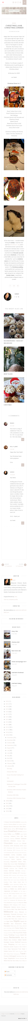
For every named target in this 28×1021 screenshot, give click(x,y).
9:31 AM (12, 425)
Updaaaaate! (10, 781)
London (6, 898)
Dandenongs (7, 859)
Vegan (6, 958)
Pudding (6, 935)
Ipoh (9, 889)
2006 (7, 806)
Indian (6, 889)
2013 (7, 724)
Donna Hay (7, 864)
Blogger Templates (5, 1013)
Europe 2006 (21, 866)
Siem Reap (18, 944)
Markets (14, 907)
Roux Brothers (13, 940)
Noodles (7, 924)
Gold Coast (14, 880)
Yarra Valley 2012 (23, 960)
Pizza (17, 933)
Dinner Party (22, 861)
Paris (12, 926)
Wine (5, 961)
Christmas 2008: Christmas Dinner (16, 798)
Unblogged (12, 956)
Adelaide (23, 822)
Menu (17, 912)
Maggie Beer (16, 902)
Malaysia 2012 (8, 905)
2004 (7, 811)
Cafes (9, 834)
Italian (12, 889)
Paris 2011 (17, 926)
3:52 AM (12, 449)
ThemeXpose (17, 1013)
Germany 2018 (8, 877)
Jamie (19, 889)
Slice (20, 946)
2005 (7, 808)
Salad (20, 940)
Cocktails (7, 855)
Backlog (11, 824)
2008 (7, 801)
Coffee (14, 855)
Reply (23, 439)
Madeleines (10, 902)
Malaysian (7, 907)
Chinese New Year (12, 772)
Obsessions (19, 923)
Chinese (13, 841)
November (10, 740)
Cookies (19, 855)
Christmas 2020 (18, 852)
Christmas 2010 (19, 846)
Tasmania (21, 951)
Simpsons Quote (9, 946)
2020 (7, 706)
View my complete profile (11, 599)
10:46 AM (12, 474)
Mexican (22, 912)
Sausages (7, 942)
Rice (23, 937)
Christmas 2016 (11, 850)
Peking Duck (14, 930)
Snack (6, 949)
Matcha (9, 909)
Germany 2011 (16, 873)
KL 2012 (9, 893)
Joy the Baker (22, 891)
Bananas (6, 826)
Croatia (6, 857)
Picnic (11, 933)
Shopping (11, 944)
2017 (7, 714)
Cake (17, 834)
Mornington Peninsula (10, 914)
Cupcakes (12, 857)
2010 (7, 732)
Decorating (7, 861)
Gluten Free (7, 880)
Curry (18, 857)
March (9, 761)
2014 (7, 722)
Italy (16, 889)
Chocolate (9, 843)
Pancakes (7, 926)
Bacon (15, 824)
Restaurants (15, 937)
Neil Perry (12, 919)
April (8, 758)
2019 (7, 709)
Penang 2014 (7, 932)
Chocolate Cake (18, 843)
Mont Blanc (8, 374)
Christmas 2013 (20, 848)
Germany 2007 (8, 873)
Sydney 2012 (12, 951)
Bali (18, 824)
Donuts (12, 864)
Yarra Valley (16, 960)
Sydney (6, 951)
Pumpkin (17, 935)
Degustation (14, 861)
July (8, 750)
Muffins (9, 916)
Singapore (16, 946)
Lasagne (20, 895)
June (8, 753)
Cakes (22, 834)
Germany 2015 (8, 875)
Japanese (7, 891)
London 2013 (18, 898)
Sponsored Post (17, 949)
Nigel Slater (10, 921)
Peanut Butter (7, 930)
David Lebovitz (17, 859)
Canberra (14, 836)
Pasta (17, 928)
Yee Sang (9, 768)
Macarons (21, 900)
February (9, 763)
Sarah (17, 294)
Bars (24, 826)
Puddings (11, 935)
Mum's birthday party (19, 916)
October (9, 743)
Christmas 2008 (9, 846)
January (9, 766)
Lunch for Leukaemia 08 (11, 900)
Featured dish (14, 868)
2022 (7, 701)
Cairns (13, 834)
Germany (18, 871)
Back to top (21, 1018)
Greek (20, 882)
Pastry (22, 928)
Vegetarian (12, 958)
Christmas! (8, 405)
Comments (9, 975)
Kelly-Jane (14, 446)
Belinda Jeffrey (11, 829)
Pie (14, 933)
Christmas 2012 (11, 848)
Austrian (6, 824)
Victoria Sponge (20, 958)
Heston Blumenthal (15, 884)
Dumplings (22, 864)
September (10, 745)
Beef (5, 829)
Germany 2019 (17, 877)
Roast (6, 940)
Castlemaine (7, 838)
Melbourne (9, 912)
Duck (16, 864)
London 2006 (11, 898)
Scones (12, 942)
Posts (7, 971)
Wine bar (10, 960)
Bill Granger (20, 829)
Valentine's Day (20, 956)
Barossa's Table (18, 826)
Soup (9, 949)
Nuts (13, 923)
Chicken (7, 841)
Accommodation (15, 822)
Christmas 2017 (20, 850)
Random (6, 937)
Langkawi (15, 895)
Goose (18, 880)
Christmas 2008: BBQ (13, 795)
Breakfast (13, 831)
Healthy (7, 884)
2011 (7, 730)
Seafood (18, 942)
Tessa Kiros (10, 954)
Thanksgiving (17, 954)
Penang (20, 930)
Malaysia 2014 (17, 905)
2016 (7, 717)
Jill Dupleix (14, 891)
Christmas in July (15, 244)
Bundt (24, 831)
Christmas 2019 (10, 852)
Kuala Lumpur (23, 893)
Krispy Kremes (16, 893)
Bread (14, 23)
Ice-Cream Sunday (17, 886)
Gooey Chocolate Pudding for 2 (15, 775)
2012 (7, 727)
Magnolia (21, 902)
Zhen (15, 596)
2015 (7, 719)
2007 (7, 803)
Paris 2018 (6, 928)
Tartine (17, 951)
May (8, 755)
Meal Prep (14, 909)
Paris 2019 (12, 928)
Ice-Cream (8, 887)
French (22, 868)
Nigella (17, 921)
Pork (21, 933)
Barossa (11, 826)
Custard (23, 857)
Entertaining (8, 866)
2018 (7, 711)
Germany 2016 (15, 875)
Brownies (20, 831)
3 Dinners (6, 822)
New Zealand (18, 919)
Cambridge (7, 836)
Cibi (8, 778)
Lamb (10, 896)
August (9, 748)
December (10, 737)
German (12, 871)
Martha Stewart (21, 907)
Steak (24, 949)
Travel (23, 953)
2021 (7, 704)
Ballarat (21, 824)
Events (7, 868)
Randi (12, 423)
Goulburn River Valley (11, 882)
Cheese (18, 838)
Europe (14, 866)
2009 (7, 735)
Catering (12, 838)
